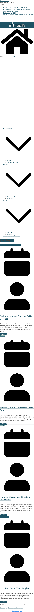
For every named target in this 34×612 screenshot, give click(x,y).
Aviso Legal (3, 608)
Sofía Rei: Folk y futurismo (11, 11)
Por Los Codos (7, 128)
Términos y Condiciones (15, 608)
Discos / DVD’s (11, 196)
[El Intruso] (17, 54)
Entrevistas (10, 160)
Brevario (6, 200)
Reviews (5, 164)
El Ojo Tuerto (11, 198)
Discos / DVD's (16, 245)
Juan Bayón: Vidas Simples (17, 588)
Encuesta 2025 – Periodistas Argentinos (15, 7)
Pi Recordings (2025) (9, 13)
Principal (9, 232)
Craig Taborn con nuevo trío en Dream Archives (18, 15)
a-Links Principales (6, 245)
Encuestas (10, 234)
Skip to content (4, 1)
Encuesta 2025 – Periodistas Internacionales (17, 9)
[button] (18, 159)
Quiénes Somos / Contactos (11, 236)
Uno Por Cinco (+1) (12, 162)
